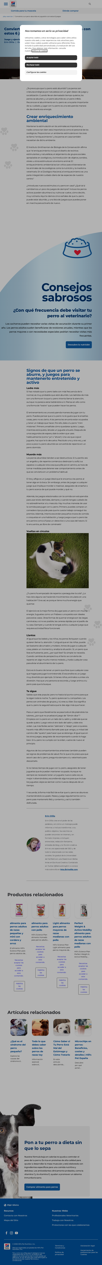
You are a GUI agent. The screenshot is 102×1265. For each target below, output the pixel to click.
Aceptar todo (32, 58)
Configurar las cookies (36, 72)
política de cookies (39, 51)
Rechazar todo (32, 65)
